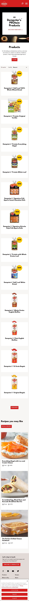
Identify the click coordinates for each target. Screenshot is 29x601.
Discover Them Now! (14, 29)
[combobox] (20, 67)
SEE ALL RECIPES (6, 426)
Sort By (10, 67)
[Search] (22, 3)
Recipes (17, 574)
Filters (14, 59)
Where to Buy (5, 577)
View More (14, 407)
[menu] (26, 3)
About (16, 577)
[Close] (27, 581)
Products (4, 574)
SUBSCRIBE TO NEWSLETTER (11, 564)
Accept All (14, 598)
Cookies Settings (14, 590)
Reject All (14, 594)
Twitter (18, 571)
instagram (8, 571)
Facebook (3, 571)
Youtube (13, 571)
